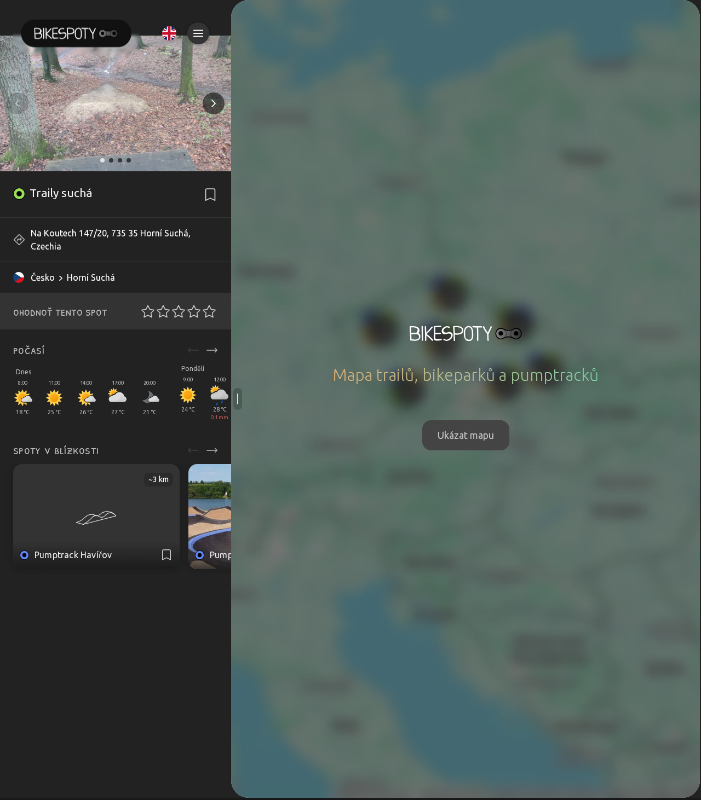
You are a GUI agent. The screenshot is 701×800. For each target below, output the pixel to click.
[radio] (144, 311)
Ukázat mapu (466, 435)
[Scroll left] (193, 350)
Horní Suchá (91, 277)
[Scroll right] (212, 350)
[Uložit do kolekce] (210, 194)
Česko (43, 277)
